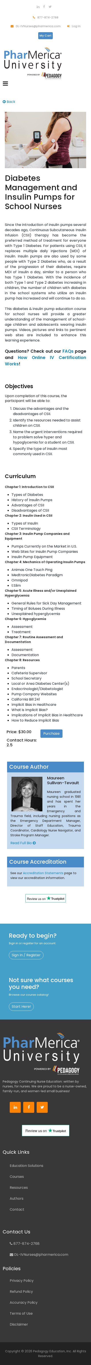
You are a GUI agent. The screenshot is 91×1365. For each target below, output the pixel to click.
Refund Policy (21, 1291)
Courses (17, 1176)
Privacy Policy (22, 1280)
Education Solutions (26, 1165)
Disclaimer (19, 1324)
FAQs (68, 351)
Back (10, 101)
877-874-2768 (47, 17)
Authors (16, 1198)
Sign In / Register (26, 955)
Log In (75, 26)
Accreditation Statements (43, 873)
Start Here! (21, 1006)
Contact (17, 1209)
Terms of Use (21, 1313)
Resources (19, 1187)
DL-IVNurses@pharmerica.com (38, 26)
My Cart (45, 35)
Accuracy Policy (24, 1302)
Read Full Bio (21, 842)
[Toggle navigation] (5, 83)
